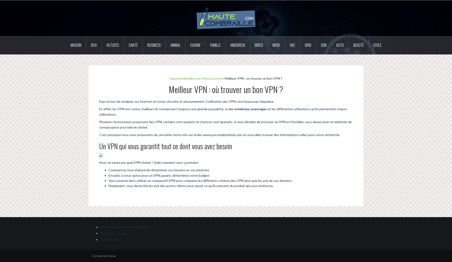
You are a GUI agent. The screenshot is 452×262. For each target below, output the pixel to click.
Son (324, 45)
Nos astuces (212, 78)
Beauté (358, 45)
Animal (175, 45)
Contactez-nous (104, 256)
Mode (276, 45)
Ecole (377, 45)
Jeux (94, 45)
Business (154, 45)
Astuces (112, 45)
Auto (340, 45)
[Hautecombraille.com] (226, 18)
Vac (292, 45)
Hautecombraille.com (185, 78)
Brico (259, 45)
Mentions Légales (113, 233)
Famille (215, 45)
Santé (133, 45)
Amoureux (237, 45)
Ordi (308, 45)
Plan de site (108, 240)
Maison (76, 45)
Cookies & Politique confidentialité (125, 227)
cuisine (195, 45)
